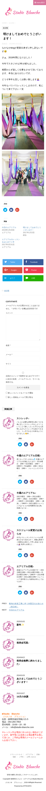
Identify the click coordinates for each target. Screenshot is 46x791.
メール (9, 355)
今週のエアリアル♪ (26, 493)
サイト (8, 364)
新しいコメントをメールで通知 (20, 393)
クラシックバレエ (16, 754)
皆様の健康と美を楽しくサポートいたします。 (23, 775)
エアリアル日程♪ (25, 566)
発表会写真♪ (23, 642)
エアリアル (29, 754)
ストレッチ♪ (23, 418)
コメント (9, 313)
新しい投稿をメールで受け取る (20, 397)
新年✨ (20, 624)
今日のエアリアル (9, 227)
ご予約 (21, 757)
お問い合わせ (31, 757)
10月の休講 (22, 696)
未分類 (6, 291)
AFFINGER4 (27, 786)
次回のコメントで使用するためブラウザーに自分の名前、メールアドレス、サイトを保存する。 (23, 379)
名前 (8, 345)
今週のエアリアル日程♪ (29, 455)
